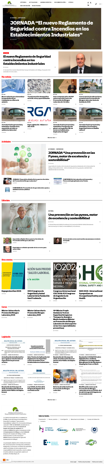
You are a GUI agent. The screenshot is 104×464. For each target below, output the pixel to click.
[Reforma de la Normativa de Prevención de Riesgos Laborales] (65, 376)
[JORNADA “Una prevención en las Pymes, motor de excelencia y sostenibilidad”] (24, 159)
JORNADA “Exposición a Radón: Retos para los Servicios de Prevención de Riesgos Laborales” (31, 180)
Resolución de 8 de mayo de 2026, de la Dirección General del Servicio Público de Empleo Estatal (64, 359)
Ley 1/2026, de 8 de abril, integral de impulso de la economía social (36, 388)
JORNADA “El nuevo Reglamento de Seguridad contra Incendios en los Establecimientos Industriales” (51, 29)
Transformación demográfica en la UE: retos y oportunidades (38, 97)
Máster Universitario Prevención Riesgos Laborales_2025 (36, 312)
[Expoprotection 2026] (13, 275)
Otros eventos (7, 259)
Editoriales (6, 200)
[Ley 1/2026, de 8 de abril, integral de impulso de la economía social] (39, 376)
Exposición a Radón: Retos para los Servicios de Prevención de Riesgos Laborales (28, 239)
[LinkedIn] (88, 5)
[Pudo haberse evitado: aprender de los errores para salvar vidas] (7, 249)
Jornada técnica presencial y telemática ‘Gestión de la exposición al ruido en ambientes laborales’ (12, 127)
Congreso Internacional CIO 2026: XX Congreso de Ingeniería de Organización (64, 294)
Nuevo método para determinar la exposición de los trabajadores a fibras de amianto (13, 99)
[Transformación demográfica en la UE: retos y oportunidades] (39, 86)
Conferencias (21, 18)
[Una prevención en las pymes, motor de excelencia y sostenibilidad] (24, 218)
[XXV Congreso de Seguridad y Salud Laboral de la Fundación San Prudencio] (39, 275)
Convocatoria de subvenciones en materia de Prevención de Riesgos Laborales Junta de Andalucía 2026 (90, 99)
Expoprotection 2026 (11, 291)
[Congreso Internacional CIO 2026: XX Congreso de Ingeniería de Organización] (65, 275)
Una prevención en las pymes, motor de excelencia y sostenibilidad (73, 216)
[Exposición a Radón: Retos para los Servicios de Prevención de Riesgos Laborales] (7, 241)
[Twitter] (90, 2)
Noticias (3, 94)
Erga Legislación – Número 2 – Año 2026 (37, 125)
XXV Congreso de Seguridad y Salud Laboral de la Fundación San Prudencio (38, 294)
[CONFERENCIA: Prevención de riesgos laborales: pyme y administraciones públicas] (7, 189)
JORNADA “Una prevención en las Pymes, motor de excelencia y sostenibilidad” (71, 156)
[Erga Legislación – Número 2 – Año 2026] (39, 114)
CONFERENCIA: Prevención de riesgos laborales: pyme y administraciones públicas (31, 188)
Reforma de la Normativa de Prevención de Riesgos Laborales (63, 388)
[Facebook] (88, 2)
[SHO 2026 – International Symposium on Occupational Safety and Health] (90, 275)
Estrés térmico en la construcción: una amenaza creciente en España (81, 239)
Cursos (4, 307)
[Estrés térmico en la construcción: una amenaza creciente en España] (58, 241)
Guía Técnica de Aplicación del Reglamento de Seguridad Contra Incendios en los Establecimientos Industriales (38, 359)
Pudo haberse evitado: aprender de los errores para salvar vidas (29, 248)
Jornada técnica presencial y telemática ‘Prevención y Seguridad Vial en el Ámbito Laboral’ (89, 127)
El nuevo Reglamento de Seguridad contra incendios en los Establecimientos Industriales (27, 60)
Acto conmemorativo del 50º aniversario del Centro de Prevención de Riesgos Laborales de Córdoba (63, 99)
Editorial (6, 53)
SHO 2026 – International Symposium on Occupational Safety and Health (90, 294)
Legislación (6, 337)
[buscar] (96, 4)
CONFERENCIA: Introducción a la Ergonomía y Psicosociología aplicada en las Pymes (77, 180)
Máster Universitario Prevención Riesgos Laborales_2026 (11, 312)
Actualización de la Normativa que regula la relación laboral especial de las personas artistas (13, 359)
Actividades (13, 18)
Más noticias (6, 77)
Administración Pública (13, 355)
